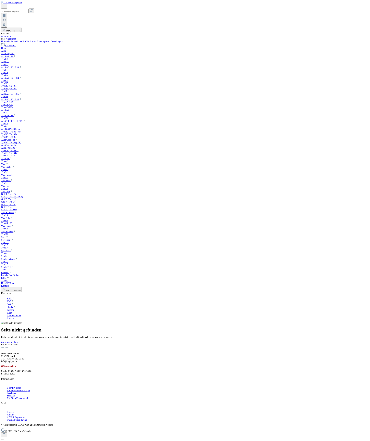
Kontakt (10, 412)
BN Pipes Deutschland (17, 398)
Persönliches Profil (19, 41)
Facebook (11, 393)
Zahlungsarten (44, 41)
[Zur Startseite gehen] (11, 2)
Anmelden (6, 36)
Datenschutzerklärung (17, 420)
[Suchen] (31, 11)
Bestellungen (57, 41)
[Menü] (4, 6)
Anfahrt (10, 414)
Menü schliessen (13, 31)
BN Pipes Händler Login (18, 390)
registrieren (11, 39)
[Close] (2, 439)
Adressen (32, 41)
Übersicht (6, 41)
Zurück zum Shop (9, 342)
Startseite (11, 395)
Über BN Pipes (14, 388)
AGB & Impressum (16, 417)
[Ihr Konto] (4, 25)
